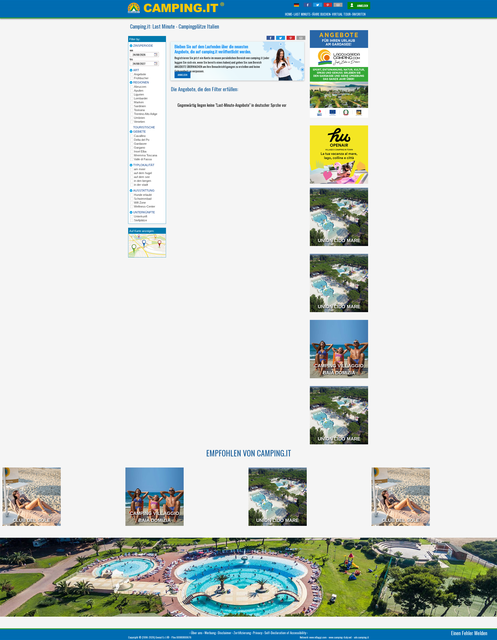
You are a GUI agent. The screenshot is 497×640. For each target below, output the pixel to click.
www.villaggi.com (318, 637)
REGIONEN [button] (141, 82)
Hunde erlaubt (143, 194)
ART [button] (136, 70)
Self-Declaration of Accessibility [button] (285, 632)
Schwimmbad (142, 198)
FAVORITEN (359, 14)
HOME (288, 14)
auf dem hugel (143, 173)
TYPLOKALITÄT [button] (143, 165)
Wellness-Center (144, 206)
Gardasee (140, 143)
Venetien (139, 121)
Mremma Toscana (145, 155)
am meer (139, 169)
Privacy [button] (257, 632)
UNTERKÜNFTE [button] (144, 212)
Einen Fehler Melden (469, 632)
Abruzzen (140, 86)
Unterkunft (140, 216)
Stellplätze (140, 220)
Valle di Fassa (143, 159)
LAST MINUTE (302, 14)
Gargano (139, 147)
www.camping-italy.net (340, 637)
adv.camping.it (361, 637)
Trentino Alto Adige (145, 114)
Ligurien (139, 94)
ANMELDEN (182, 74)
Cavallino (140, 135)
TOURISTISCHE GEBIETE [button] (144, 129)
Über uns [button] (196, 632)
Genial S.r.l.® (162, 637)
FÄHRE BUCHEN (321, 14)
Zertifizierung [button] (242, 632)
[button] (308, 5)
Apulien (138, 90)
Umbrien (139, 117)
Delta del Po (141, 139)
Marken (139, 102)
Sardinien (140, 106)
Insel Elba (140, 151)
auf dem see (142, 177)
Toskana (139, 110)
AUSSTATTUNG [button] (144, 190)
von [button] (131, 50)
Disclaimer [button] (224, 632)
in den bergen (142, 180)
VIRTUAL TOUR (341, 14)
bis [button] (131, 59)
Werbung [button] (210, 632)
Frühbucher (141, 78)
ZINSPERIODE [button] (143, 45)
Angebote (140, 74)
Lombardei (140, 98)
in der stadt (141, 184)
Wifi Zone (140, 202)
